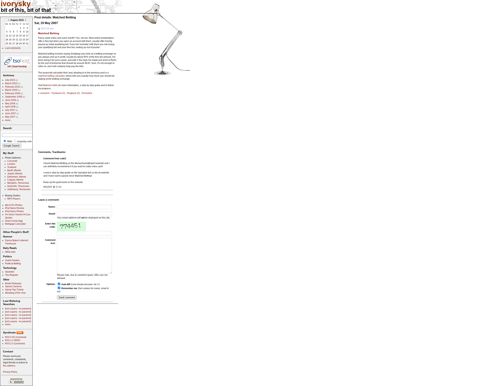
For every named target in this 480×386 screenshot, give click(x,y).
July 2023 (10, 80)
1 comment (43, 93)
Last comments (12, 48)
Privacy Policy (10, 372)
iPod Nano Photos (14, 211)
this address (9, 365)
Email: (52, 213)
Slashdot (9, 271)
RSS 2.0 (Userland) (15, 343)
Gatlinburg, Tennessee (18, 189)
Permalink (87, 93)
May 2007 (10, 117)
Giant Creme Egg (14, 221)
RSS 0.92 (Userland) (15, 337)
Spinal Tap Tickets (14, 289)
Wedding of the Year (15, 293)
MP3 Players (13, 198)
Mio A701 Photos (13, 205)
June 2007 (10, 113)
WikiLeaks (10, 252)
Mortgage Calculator (15, 224)
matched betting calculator (51, 76)
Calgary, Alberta (15, 179)
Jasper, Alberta (14, 173)
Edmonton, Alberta (16, 176)
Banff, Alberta (14, 170)
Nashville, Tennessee (18, 186)
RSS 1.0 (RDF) (12, 340)
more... (8, 120)
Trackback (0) (58, 93)
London (11, 164)
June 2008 (10, 100)
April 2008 (10, 106)
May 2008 (10, 103)
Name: (52, 206)
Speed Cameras (13, 286)
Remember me (69, 288)
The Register (11, 275)
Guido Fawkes (12, 260)
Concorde (12, 161)
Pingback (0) (73, 93)
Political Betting (13, 263)
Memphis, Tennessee (18, 183)
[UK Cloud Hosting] (17, 64)
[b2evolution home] (16, 382)
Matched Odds (50, 85)
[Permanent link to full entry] (39, 28)
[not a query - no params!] (18, 308)
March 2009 (11, 90)
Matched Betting (48, 33)
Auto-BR (65, 284)
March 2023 (11, 83)
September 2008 (13, 96)
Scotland (11, 167)
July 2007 (10, 110)
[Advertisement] (69, 121)
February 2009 (12, 93)
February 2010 (12, 86)
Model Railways (13, 283)
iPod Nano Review (14, 208)
